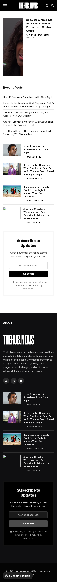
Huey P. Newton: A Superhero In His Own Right (27, 97)
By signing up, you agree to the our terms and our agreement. (30, 285)
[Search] (52, 5)
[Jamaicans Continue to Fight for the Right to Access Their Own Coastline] (12, 191)
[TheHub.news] (28, 5)
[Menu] (5, 5)
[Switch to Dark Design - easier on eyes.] (47, 5)
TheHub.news (21, 571)
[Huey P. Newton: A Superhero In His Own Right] (12, 150)
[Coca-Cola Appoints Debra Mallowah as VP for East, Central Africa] (13, 47)
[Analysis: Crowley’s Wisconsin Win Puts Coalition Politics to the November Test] (12, 213)
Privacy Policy (35, 285)
